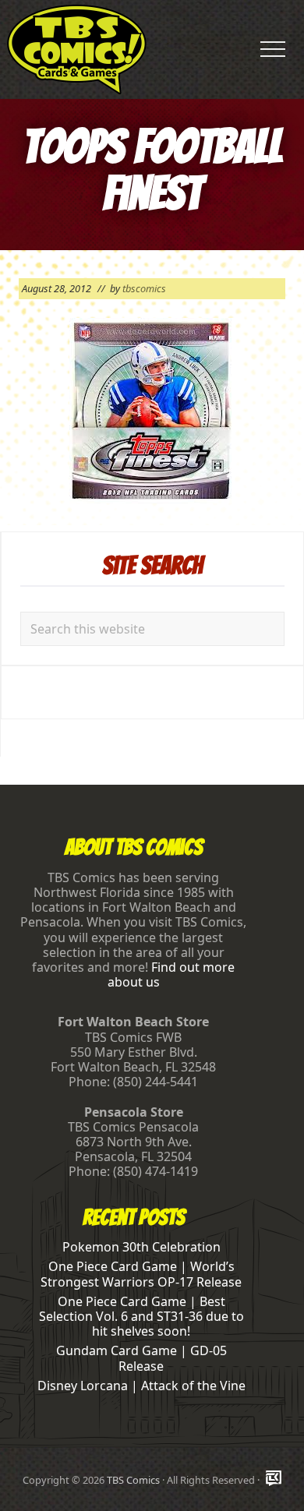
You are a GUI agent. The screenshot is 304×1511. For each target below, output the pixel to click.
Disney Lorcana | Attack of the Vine (141, 1385)
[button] (273, 49)
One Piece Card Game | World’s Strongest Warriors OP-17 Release (141, 1274)
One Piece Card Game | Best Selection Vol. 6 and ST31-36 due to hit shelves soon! (141, 1316)
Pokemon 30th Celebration (141, 1246)
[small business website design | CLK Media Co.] (273, 1479)
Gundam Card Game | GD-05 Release (141, 1358)
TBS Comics (133, 1480)
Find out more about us (171, 974)
